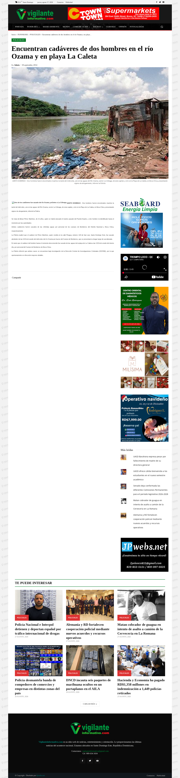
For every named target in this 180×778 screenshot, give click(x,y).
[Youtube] (163, 2)
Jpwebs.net (41, 775)
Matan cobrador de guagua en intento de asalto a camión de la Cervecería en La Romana (148, 504)
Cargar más (89, 704)
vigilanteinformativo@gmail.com (95, 751)
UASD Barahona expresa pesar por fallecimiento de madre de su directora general (149, 460)
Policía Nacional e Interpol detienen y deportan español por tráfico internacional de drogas (38, 629)
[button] (161, 27)
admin (17, 65)
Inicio (14, 35)
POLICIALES (35, 35)
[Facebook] (156, 2)
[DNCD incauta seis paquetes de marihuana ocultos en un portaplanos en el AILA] (90, 660)
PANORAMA (23, 35)
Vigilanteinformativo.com (51, 742)
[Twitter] (160, 2)
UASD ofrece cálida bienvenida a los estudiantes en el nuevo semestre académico (150, 475)
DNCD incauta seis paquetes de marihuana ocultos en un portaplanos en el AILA (88, 684)
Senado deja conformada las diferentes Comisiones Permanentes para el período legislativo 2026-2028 (150, 489)
